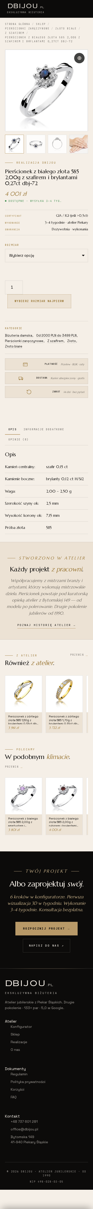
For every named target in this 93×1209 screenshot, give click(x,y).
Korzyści (17, 1089)
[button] (79, 58)
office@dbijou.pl (24, 1129)
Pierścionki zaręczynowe (27, 28)
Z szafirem (14, 33)
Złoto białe (66, 28)
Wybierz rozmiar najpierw (39, 301)
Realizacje (19, 1042)
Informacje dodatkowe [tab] (44, 429)
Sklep (41, 24)
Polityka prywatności (28, 1081)
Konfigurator (21, 1026)
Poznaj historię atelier (46, 625)
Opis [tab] (12, 429)
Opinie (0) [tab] (18, 439)
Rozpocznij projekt (46, 928)
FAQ (14, 1097)
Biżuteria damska (18, 335)
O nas (15, 1049)
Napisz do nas (46, 945)
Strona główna (17, 24)
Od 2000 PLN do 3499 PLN (56, 335)
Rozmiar (12, 245)
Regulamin (19, 1074)
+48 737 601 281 (24, 1121)
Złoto (71, 341)
